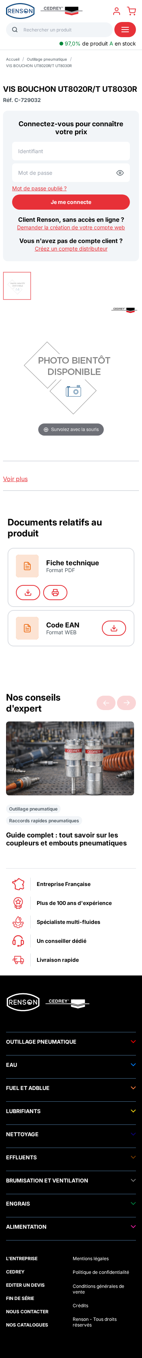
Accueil (12, 59)
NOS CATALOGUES (27, 1325)
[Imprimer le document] (55, 592)
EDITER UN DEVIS (25, 1285)
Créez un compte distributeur (71, 248)
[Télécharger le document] (28, 592)
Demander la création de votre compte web (71, 227)
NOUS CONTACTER (27, 1311)
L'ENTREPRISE (21, 1258)
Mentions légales (91, 1258)
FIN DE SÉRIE (20, 1298)
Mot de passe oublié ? (39, 188)
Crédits (80, 1305)
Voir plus (15, 479)
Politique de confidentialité (101, 1272)
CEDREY (15, 1272)
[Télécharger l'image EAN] (114, 628)
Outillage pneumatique (47, 59)
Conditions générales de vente (98, 1289)
